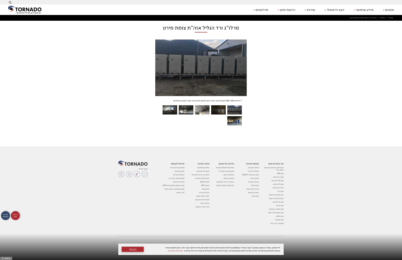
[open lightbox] (234, 109)
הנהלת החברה (253, 171)
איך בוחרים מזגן (276, 163)
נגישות (7, 258)
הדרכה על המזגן (226, 163)
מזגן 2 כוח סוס (278, 202)
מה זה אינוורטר (278, 188)
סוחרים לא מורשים (202, 200)
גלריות (382, 18)
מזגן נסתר (205, 189)
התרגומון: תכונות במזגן (225, 185)
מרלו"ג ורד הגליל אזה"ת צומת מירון (363, 18)
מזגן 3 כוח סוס (278, 184)
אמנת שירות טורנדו (177, 167)
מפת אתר (255, 196)
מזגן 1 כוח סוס (278, 177)
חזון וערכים (255, 178)
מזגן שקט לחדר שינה (276, 212)
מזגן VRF (280, 173)
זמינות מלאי (204, 203)
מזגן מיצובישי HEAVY (250, 175)
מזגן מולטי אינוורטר (202, 178)
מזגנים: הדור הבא (277, 223)
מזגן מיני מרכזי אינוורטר (200, 175)
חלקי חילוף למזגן (202, 196)
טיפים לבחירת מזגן (276, 198)
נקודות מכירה (204, 192)
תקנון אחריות (179, 171)
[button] (388, 10)
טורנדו (390, 18)
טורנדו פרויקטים (253, 189)
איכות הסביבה (253, 182)
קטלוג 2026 (204, 182)
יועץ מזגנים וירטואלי (276, 195)
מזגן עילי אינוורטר (202, 171)
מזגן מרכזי (280, 205)
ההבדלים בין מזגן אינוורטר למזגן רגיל (274, 168)
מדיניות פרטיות (178, 182)
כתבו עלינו (255, 185)
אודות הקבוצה (253, 167)
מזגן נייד (280, 191)
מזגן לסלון (280, 216)
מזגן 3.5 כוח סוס (277, 180)
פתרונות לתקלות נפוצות (225, 167)
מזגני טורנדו (203, 163)
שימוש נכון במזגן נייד (226, 171)
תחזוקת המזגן (228, 175)
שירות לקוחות (177, 163)
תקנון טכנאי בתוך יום (176, 178)
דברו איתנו (180, 192)
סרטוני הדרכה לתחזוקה (225, 182)
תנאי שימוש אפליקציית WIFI (173, 185)
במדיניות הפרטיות (175, 251)
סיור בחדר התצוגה (202, 207)
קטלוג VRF (205, 185)
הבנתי (133, 249)
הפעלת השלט (229, 178)
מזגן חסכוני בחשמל (276, 209)
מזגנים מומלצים (203, 167)
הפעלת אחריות (178, 175)
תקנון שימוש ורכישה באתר (174, 189)
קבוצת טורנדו (252, 163)
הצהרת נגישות (253, 192)
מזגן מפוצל (279, 220)
